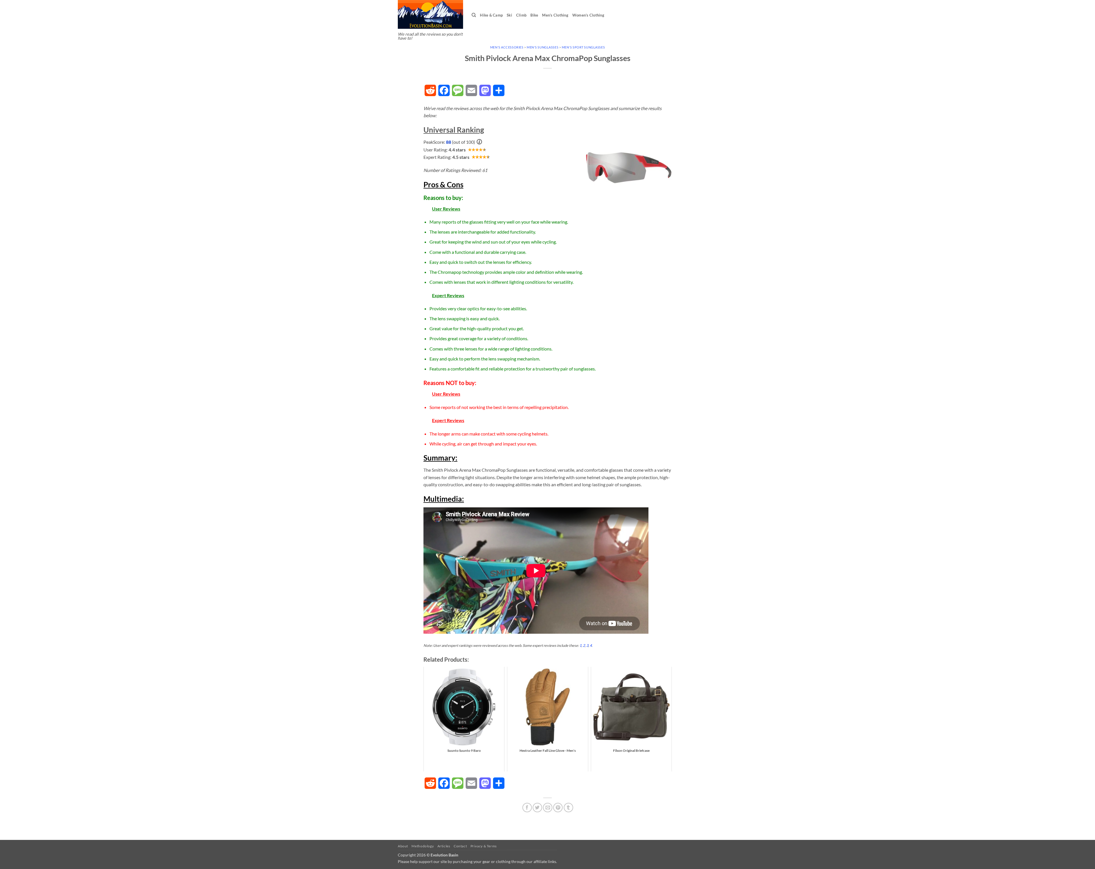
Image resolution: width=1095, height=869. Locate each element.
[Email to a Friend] (547, 807)
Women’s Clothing (588, 15)
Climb (521, 15)
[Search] (474, 15)
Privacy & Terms (484, 846)
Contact (460, 846)
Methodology (422, 846)
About (403, 846)
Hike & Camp (491, 15)
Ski (509, 15)
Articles (443, 846)
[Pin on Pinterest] (558, 807)
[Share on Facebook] (527, 807)
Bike (534, 15)
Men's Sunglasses (542, 47)
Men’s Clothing (555, 15)
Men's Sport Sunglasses (583, 47)
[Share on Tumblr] (568, 807)
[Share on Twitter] (537, 807)
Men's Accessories (507, 47)
